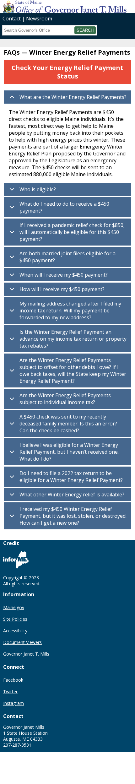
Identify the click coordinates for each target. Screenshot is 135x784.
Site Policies (15, 619)
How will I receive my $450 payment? (62, 289)
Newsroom (39, 18)
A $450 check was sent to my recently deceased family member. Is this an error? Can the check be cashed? (68, 423)
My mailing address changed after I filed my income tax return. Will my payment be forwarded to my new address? (70, 310)
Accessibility (15, 631)
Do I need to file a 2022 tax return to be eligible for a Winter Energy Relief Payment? (71, 477)
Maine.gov (13, 607)
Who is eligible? (37, 189)
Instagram (13, 703)
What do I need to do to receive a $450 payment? (64, 207)
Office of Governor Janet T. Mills (49, 6)
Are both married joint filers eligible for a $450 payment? (67, 257)
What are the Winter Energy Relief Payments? (73, 97)
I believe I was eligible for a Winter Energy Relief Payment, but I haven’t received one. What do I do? (69, 451)
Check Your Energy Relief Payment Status (67, 71)
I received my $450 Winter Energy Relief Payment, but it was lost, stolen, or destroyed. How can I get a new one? (73, 516)
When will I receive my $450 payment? (63, 274)
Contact (12, 18)
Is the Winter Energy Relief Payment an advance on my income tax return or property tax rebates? (73, 338)
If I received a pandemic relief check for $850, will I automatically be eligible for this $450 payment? (72, 232)
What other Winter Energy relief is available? (71, 494)
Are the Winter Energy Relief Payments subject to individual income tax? (65, 399)
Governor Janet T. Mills (26, 654)
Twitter (10, 692)
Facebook (13, 680)
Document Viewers (22, 642)
